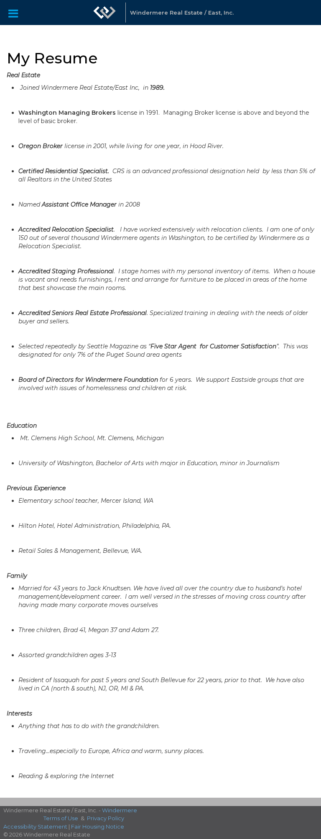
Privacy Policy (105, 818)
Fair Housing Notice (97, 826)
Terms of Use (60, 818)
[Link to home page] (104, 12)
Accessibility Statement (35, 826)
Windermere (119, 810)
